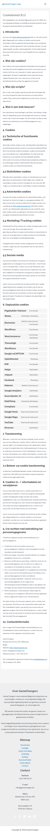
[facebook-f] (15, 816)
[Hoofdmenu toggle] (45, 4)
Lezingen (25, 748)
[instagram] (20, 816)
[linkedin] (25, 816)
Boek (25, 751)
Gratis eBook (25, 763)
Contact (25, 766)
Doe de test (25, 745)
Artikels (25, 757)
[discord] (35, 816)
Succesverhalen (25, 760)
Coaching (25, 754)
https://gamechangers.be (21, 37)
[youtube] (30, 816)
